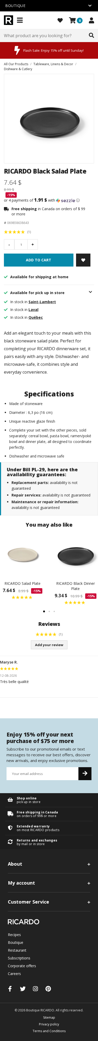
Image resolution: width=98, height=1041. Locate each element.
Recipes (14, 934)
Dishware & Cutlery (18, 69)
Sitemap (49, 1017)
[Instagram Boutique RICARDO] (35, 988)
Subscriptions (19, 958)
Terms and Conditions (49, 1031)
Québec (35, 317)
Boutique (15, 942)
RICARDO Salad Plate (22, 583)
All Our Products (16, 64)
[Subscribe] (84, 773)
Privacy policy (49, 1024)
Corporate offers (22, 965)
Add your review (49, 644)
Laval (33, 309)
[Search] (91, 35)
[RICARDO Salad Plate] (22, 554)
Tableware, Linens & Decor (53, 64)
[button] (49, 200)
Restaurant (17, 950)
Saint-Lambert (42, 301)
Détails (49, 800)
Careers (14, 973)
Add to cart (38, 259)
